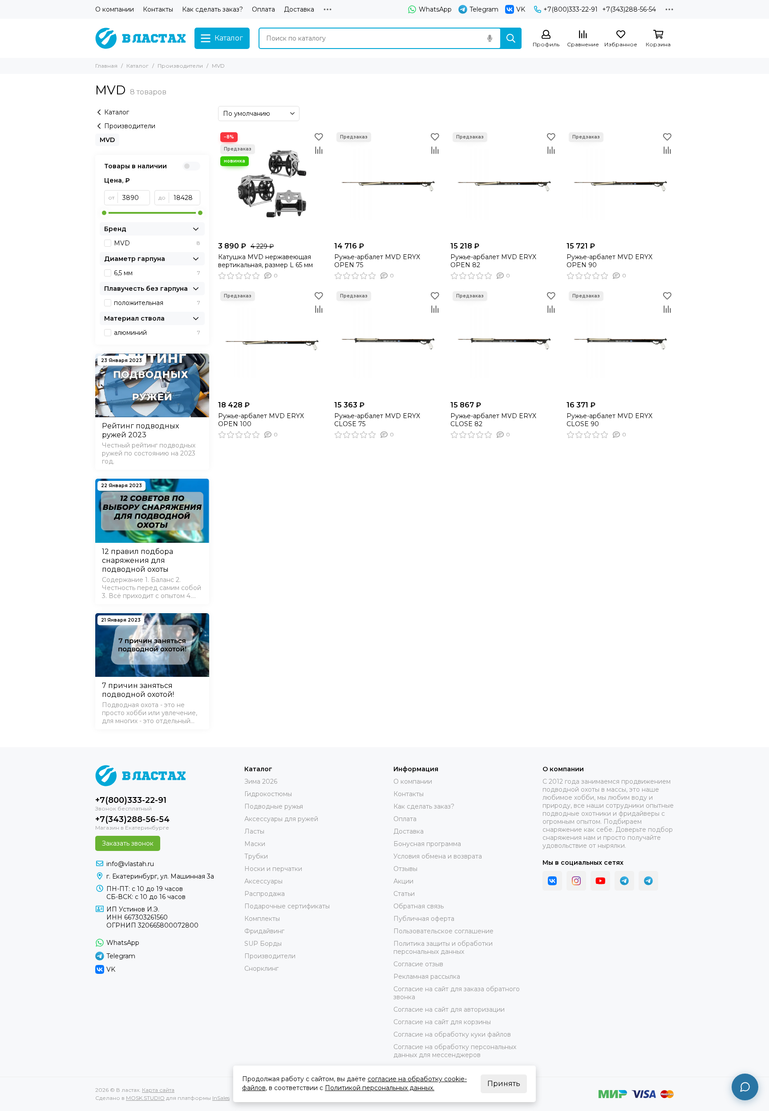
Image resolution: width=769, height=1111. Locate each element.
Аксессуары (263, 881)
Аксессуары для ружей (281, 819)
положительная (157, 303)
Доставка (299, 9)
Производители (180, 65)
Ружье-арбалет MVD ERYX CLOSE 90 (609, 420)
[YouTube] (600, 881)
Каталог (137, 65)
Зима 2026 (260, 781)
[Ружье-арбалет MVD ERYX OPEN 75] (387, 183)
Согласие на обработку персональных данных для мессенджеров (454, 1051)
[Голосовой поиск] (489, 38)
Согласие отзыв (418, 964)
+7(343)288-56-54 (629, 9)
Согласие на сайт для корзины (442, 1022)
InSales (221, 1098)
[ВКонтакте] (552, 881)
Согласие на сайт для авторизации (449, 1009)
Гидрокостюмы (268, 794)
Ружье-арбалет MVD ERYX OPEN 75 (377, 261)
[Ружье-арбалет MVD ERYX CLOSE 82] (504, 342)
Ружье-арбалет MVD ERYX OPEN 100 (261, 420)
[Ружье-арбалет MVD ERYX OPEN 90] (620, 183)
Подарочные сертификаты (287, 906)
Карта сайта (158, 1090)
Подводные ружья (273, 806)
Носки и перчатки (273, 869)
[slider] (104, 212)
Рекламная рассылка (426, 977)
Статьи (404, 894)
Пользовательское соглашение (443, 931)
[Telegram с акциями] (624, 881)
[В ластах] (140, 38)
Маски (254, 844)
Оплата (263, 9)
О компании (114, 9)
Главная (106, 65)
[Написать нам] (745, 1087)
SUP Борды (263, 944)
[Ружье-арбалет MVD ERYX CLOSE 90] (620, 342)
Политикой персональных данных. (379, 1088)
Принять (503, 1083)
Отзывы (405, 869)
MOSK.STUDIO (145, 1098)
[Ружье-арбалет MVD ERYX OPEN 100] (271, 342)
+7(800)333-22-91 (570, 9)
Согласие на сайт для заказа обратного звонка (456, 993)
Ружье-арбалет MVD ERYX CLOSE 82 (493, 420)
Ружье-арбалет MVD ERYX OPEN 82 (493, 261)
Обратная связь (418, 906)
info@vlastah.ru (130, 864)
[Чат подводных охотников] (648, 881)
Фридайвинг (264, 931)
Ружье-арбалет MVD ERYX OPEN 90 (609, 261)
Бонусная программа (427, 844)
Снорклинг (261, 968)
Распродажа (264, 894)
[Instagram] (576, 881)
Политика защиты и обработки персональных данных (443, 948)
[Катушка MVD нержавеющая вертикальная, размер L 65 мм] (271, 183)
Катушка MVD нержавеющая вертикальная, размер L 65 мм (265, 261)
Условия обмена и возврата (437, 856)
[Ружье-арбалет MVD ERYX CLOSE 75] (387, 342)
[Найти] (511, 38)
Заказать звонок (128, 843)
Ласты (254, 831)
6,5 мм (157, 273)
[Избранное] (318, 136)
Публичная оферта (423, 919)
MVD (107, 140)
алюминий (157, 333)
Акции (403, 881)
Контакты (158, 9)
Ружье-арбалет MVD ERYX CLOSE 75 (377, 420)
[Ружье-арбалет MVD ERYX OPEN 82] (504, 183)
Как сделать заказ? (212, 9)
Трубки (256, 856)
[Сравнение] (318, 150)
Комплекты (262, 919)
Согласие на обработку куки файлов (452, 1034)
